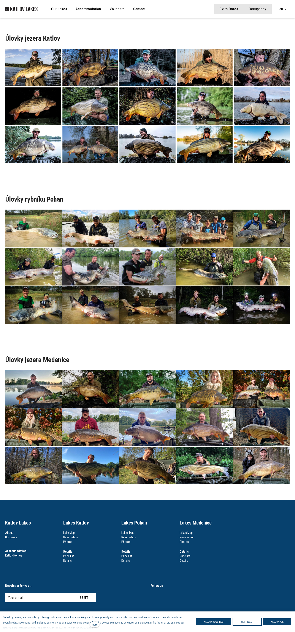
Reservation (70, 537)
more (94, 624)
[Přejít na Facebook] (166, 596)
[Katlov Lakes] (21, 9)
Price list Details (68, 556)
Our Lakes (11, 537)
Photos (67, 542)
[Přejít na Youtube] (178, 596)
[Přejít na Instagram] (154, 596)
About (9, 532)
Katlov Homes (13, 555)
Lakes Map (127, 532)
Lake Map (69, 532)
